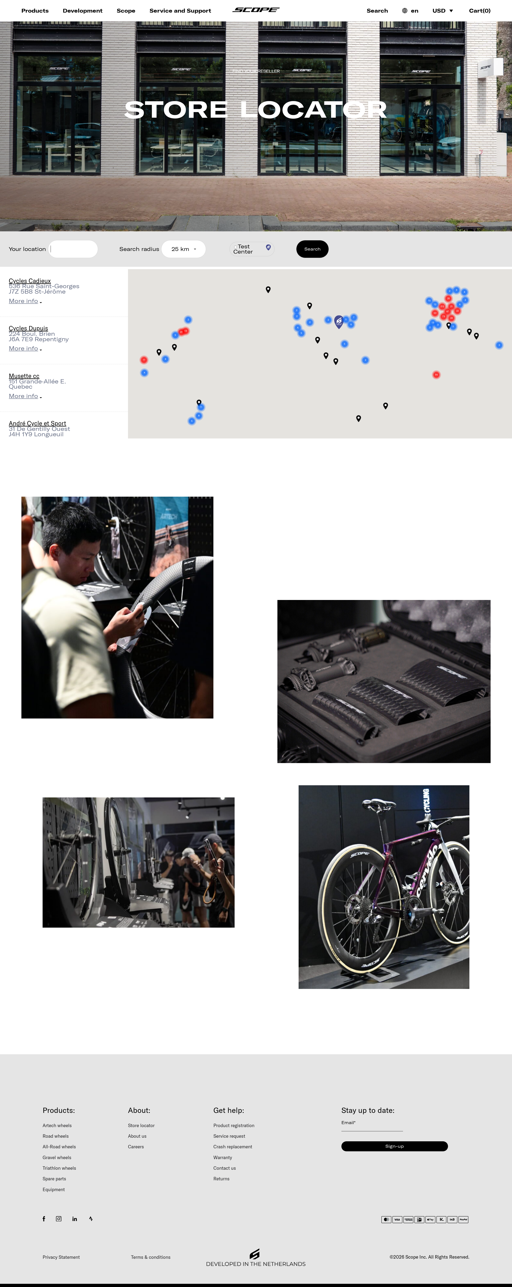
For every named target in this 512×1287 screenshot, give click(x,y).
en (414, 10)
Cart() (480, 10)
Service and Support (180, 10)
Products (35, 10)
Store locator (141, 1125)
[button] (350, 307)
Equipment (54, 1189)
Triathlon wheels (59, 1168)
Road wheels (56, 1136)
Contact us (224, 1168)
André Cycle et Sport (37, 423)
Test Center (243, 249)
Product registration (233, 1125)
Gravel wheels (57, 1157)
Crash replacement (232, 1147)
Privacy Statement (61, 1257)
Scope (126, 10)
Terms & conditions (151, 1257)
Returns (221, 1179)
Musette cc (24, 376)
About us (137, 1136)
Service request (229, 1136)
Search (377, 10)
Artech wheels (57, 1125)
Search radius (139, 249)
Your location (27, 249)
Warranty (222, 1157)
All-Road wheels (59, 1147)
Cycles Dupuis (28, 328)
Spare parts (54, 1179)
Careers (136, 1147)
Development (83, 10)
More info (23, 300)
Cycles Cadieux (30, 281)
